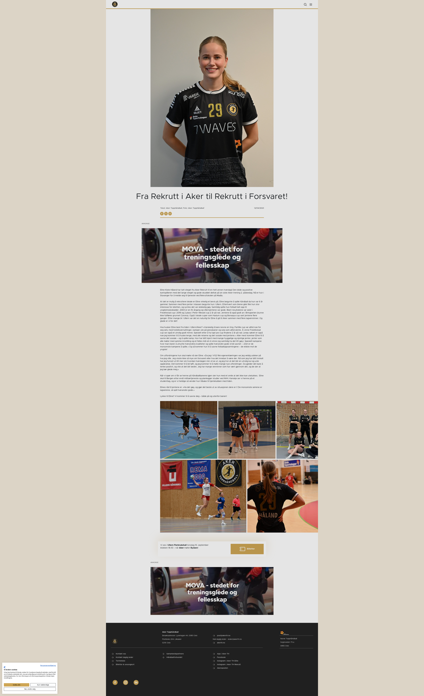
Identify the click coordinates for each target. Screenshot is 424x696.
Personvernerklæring (48, 665)
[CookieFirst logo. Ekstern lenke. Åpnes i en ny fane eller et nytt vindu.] (5, 667)
